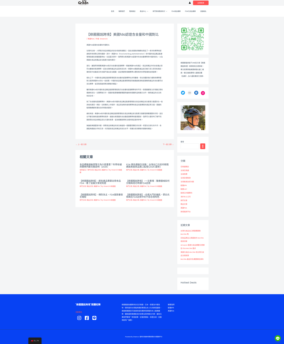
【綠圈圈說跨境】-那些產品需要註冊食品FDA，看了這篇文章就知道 (100, 182)
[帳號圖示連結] (190, 3)
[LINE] (94, 318)
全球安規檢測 (186, 178)
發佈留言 (83, 170)
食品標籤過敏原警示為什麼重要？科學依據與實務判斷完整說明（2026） (101, 165)
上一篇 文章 (81, 144)
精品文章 (98, 170)
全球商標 (184, 174)
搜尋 (182, 142)
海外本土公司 (186, 196)
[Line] (278, 338)
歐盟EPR (184, 185)
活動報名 (203, 11)
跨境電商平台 (186, 211)
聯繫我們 (122, 11)
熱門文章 (91, 170)
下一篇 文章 (168, 144)
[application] (147, 11)
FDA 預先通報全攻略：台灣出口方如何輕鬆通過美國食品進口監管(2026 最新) (147, 165)
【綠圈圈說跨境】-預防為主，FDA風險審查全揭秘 (101, 195)
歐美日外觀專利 (186, 193)
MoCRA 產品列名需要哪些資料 (192, 259)
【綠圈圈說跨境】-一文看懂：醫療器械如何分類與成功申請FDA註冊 (148, 182)
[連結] (190, 93)
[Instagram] (203, 93)
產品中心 (143, 11)
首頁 (112, 11)
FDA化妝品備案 (190, 11)
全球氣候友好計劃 (187, 181)
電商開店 (132, 11)
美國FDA (91, 39)
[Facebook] (87, 318)
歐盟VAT (184, 189)
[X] (183, 93)
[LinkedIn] (196, 93)
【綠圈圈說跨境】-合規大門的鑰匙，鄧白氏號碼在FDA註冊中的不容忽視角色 (148, 195)
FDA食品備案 (176, 11)
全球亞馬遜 (185, 170)
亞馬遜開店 (185, 166)
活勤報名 (78, 312)
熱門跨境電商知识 (159, 11)
